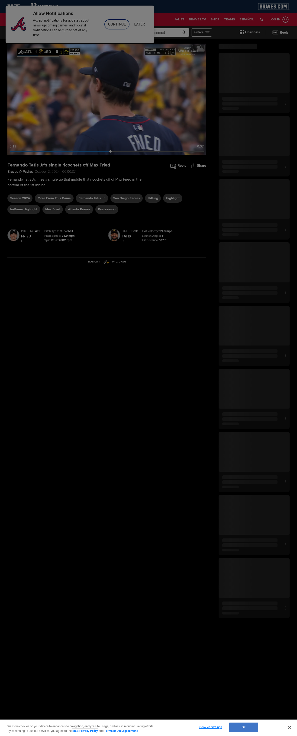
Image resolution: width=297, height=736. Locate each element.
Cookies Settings (210, 727)
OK (244, 727)
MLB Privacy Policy (85, 731)
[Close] (289, 727)
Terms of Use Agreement (121, 731)
